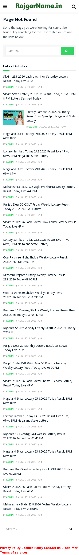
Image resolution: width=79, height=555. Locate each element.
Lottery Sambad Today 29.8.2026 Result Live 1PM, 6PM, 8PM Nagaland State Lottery (36, 154)
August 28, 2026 (26, 197)
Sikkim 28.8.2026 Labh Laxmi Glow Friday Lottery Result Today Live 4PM (39, 224)
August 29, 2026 (26, 87)
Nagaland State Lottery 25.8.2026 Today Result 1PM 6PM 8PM (37, 401)
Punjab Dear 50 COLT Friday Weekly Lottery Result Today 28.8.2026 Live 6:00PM (36, 207)
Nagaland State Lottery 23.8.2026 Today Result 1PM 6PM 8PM (37, 454)
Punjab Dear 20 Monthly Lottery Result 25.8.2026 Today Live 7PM (35, 348)
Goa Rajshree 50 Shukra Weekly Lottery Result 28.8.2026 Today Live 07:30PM (33, 295)
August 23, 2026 (26, 444)
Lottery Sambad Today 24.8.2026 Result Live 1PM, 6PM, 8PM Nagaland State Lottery (36, 418)
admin (9, 87)
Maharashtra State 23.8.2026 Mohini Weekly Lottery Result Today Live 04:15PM (37, 507)
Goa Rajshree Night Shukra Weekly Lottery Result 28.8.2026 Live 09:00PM (35, 260)
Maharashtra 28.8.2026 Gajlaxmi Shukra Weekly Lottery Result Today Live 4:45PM (39, 189)
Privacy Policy (10, 548)
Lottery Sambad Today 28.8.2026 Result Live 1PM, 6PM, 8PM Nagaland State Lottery (36, 242)
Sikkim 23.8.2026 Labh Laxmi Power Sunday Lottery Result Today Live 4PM (37, 489)
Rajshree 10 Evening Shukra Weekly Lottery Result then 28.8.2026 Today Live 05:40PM (39, 313)
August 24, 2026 (26, 426)
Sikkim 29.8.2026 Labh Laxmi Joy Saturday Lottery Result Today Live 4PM (35, 79)
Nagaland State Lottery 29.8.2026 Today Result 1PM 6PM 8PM (37, 136)
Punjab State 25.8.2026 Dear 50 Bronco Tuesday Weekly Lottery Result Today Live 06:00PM (35, 366)
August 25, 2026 (26, 356)
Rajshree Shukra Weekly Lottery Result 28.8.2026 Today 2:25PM (39, 330)
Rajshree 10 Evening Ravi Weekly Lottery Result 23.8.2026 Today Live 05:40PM (34, 436)
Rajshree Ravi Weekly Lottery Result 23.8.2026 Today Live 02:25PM (37, 472)
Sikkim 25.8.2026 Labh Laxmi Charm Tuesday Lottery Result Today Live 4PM (37, 383)
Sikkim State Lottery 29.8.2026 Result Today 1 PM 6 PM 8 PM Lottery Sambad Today (39, 96)
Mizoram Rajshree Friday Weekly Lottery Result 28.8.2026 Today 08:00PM (34, 277)
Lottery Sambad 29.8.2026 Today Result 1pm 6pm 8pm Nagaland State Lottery (51, 117)
